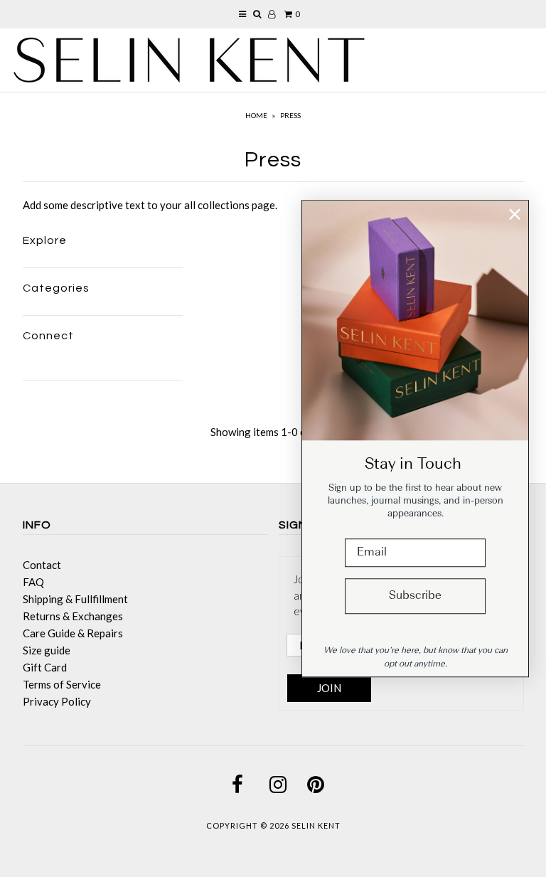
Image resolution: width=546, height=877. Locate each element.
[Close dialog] (514, 214)
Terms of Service (62, 684)
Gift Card (45, 667)
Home (256, 115)
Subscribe (415, 596)
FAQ (33, 581)
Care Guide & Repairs (73, 633)
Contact (42, 564)
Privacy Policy (57, 701)
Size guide (46, 650)
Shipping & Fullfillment (75, 598)
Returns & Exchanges (73, 616)
